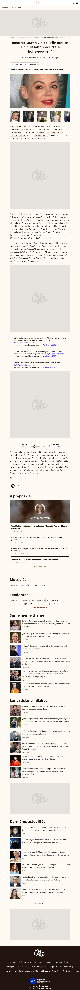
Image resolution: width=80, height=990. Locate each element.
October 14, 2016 (49, 345)
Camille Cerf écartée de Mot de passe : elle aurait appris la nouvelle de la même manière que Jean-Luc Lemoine (44, 890)
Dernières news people (22, 37)
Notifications (45, 971)
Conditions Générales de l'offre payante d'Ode (19, 971)
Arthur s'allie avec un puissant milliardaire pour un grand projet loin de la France (44, 647)
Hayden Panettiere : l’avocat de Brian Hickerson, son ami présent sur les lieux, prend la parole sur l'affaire (44, 878)
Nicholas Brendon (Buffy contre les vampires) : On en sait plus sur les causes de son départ (44, 707)
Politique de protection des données (56, 966)
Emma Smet (41, 600)
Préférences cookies (71, 971)
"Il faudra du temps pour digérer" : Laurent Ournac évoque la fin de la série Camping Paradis (46, 732)
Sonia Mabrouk (31, 604)
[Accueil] (38, 3)
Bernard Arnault (28, 600)
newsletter (77, 3)
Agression (42, 585)
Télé (22, 585)
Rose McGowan (35, 37)
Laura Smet (43, 604)
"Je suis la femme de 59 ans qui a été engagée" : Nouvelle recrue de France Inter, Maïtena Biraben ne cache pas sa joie (45, 853)
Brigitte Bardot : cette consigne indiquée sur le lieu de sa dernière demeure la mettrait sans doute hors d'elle (44, 828)
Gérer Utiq (56, 971)
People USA (14, 585)
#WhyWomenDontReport (24, 342)
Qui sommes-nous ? (45, 962)
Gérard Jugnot (15, 600)
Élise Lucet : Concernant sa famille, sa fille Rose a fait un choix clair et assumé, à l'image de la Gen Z (46, 685)
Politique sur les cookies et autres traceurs (23, 966)
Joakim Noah (53, 604)
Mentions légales (62, 962)
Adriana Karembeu (17, 604)
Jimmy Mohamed (53, 600)
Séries (28, 585)
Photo (35, 585)
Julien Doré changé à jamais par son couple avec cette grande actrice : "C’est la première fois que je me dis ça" (46, 865)
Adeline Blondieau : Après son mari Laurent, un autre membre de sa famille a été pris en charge (42, 757)
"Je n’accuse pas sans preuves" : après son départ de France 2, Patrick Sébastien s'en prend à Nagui (45, 635)
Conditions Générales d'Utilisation (22, 962)
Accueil (12, 37)
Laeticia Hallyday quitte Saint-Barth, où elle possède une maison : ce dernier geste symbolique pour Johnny (44, 841)
